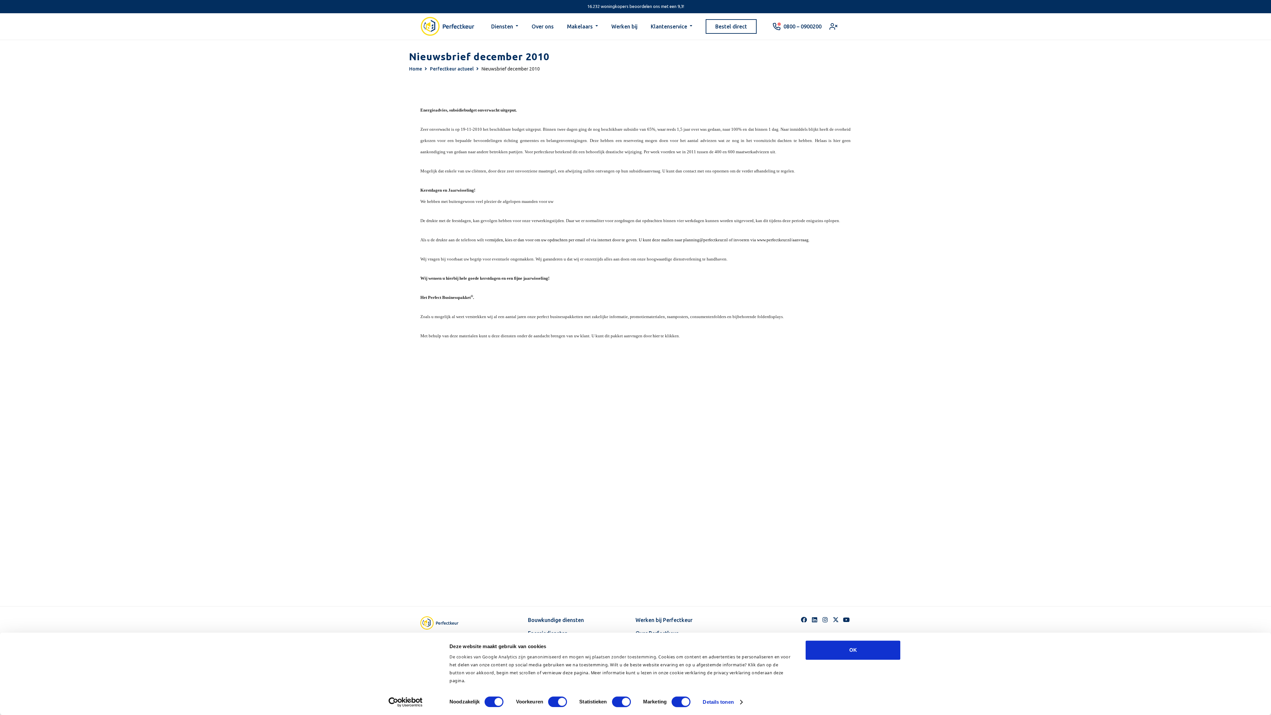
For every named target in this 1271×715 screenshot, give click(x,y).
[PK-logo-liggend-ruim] (447, 26)
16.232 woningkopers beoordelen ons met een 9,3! (635, 6)
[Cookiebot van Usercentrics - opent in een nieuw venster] (406, 702)
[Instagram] (825, 619)
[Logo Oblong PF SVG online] (445, 623)
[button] (517, 26)
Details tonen (718, 702)
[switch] (557, 701)
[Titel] (835, 619)
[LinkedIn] (814, 619)
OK (853, 650)
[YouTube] (846, 619)
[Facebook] (804, 619)
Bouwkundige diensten (556, 620)
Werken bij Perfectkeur (664, 620)
